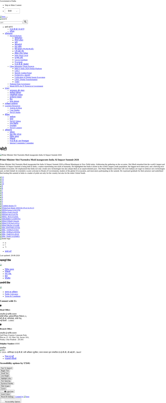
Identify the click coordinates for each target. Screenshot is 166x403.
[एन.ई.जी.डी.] (3, 17)
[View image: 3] (1, 199)
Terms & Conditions (12, 296)
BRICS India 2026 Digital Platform (28, 69)
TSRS (17, 82)
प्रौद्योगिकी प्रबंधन (16, 95)
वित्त (11, 99)
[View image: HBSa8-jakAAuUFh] (9, 214)
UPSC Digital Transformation (26, 79)
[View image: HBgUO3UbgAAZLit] (9, 223)
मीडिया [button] (7, 115)
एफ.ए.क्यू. (8, 274)
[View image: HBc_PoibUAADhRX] (10, 236)
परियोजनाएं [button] (9, 33)
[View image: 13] (2, 177)
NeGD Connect (16, 128)
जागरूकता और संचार (17, 90)
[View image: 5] (1, 195)
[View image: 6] (1, 193)
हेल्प (6, 276)
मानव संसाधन (14, 101)
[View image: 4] (1, 197)
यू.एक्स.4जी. (19, 58)
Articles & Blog (16, 108)
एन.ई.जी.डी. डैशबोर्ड (21, 64)
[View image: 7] (1, 190)
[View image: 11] (2, 182)
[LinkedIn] (5, 243)
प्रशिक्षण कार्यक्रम (11, 104)
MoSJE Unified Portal (23, 73)
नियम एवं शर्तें (9, 356)
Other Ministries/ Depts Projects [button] (22, 66)
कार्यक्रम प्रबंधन (16, 97)
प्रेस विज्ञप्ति (14, 123)
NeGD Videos (15, 121)
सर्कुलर (12, 132)
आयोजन (12, 117)
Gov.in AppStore (21, 60)
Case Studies (15, 110)
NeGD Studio (15, 112)
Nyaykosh (18, 62)
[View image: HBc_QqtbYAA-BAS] (9, 234)
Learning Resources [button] (12, 106)
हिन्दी (10, 11)
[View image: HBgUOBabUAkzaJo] (9, 221)
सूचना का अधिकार (11, 292)
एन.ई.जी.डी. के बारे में (17, 29)
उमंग (16, 42)
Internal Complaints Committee (22, 143)
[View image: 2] (1, 201)
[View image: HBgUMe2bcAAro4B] (9, 225)
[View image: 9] (1, 186)
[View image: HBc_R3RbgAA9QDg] (10, 232)
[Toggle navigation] (7, 17)
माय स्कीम (18, 47)
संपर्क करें (8, 251)
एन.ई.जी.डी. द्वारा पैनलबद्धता (19, 141)
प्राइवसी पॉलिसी (10, 358)
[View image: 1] (1, 203)
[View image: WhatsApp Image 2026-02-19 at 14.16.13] (17, 208)
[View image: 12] (2, 179)
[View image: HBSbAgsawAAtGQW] (10, 210)
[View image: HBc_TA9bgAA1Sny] (9, 230)
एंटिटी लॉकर (19, 40)
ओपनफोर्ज (18, 44)
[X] (6, 247)
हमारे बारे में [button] (8, 27)
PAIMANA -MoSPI (22, 75)
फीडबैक (7, 278)
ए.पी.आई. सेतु (19, 51)
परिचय (12, 31)
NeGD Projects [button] (16, 36)
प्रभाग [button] (7, 88)
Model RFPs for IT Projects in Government (26, 86)
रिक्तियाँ (12, 139)
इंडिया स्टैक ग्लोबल (21, 53)
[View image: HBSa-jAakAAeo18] (9, 212)
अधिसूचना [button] (8, 130)
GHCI (17, 71)
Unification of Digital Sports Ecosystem (30, 77)
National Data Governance (20, 84)
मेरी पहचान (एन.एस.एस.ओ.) (24, 49)
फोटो (11, 119)
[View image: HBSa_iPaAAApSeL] (9, 217)
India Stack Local (21, 55)
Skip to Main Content (13, 5)
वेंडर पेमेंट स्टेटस (15, 134)
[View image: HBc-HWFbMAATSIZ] (10, 228)
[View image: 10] (2, 184)
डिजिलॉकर (18, 38)
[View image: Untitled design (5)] (8, 206)
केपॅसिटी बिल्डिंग (15, 93)
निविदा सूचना (14, 136)
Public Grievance (11, 294)
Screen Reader (10, 7)
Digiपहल (13, 125)
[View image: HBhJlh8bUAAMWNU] (10, 219)
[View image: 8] (1, 188)
